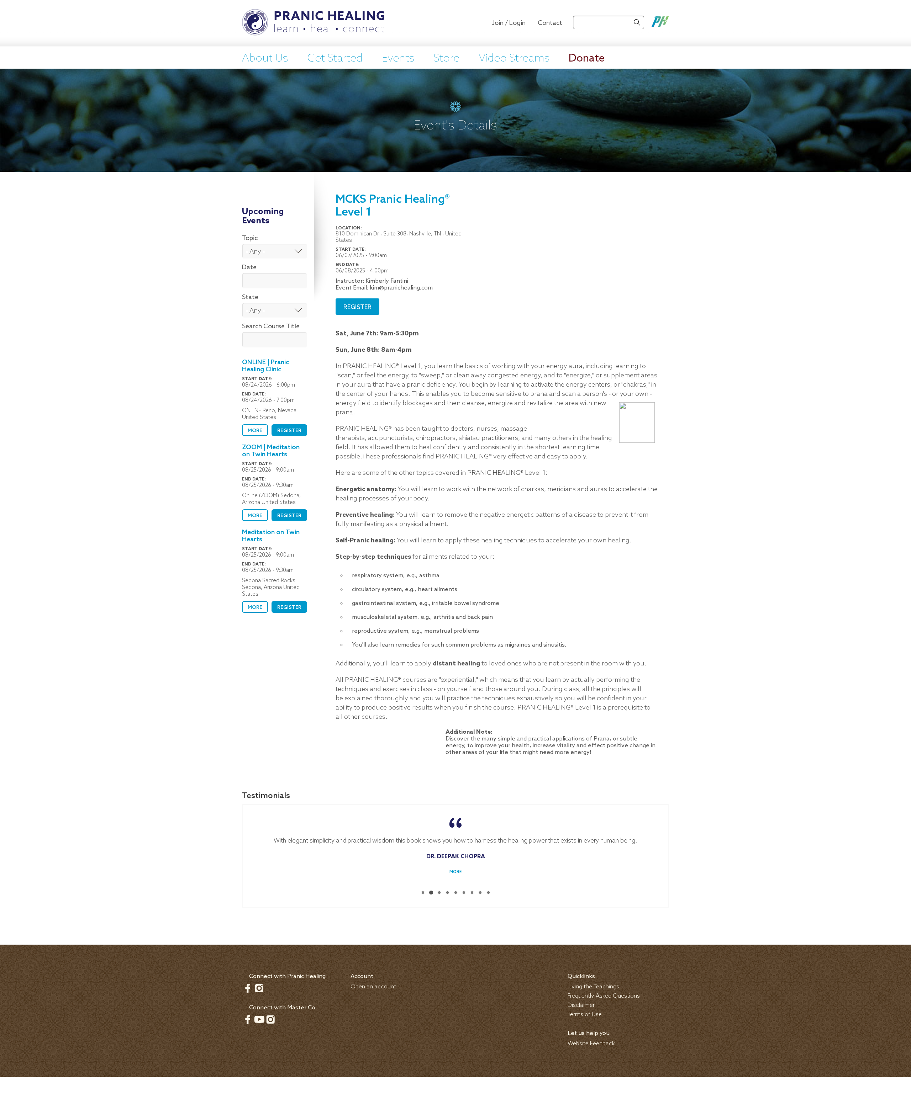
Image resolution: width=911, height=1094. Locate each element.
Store (446, 58)
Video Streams (514, 58)
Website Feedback (591, 1043)
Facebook (247, 988)
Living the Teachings (593, 986)
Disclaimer (581, 1005)
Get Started (335, 58)
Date (249, 267)
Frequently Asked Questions (604, 996)
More (255, 431)
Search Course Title (271, 326)
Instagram (259, 988)
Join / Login (509, 23)
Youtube (259, 1019)
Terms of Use (585, 1014)
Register (289, 431)
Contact (550, 23)
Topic (250, 238)
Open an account (373, 986)
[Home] (313, 23)
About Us (265, 58)
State (250, 297)
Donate (587, 58)
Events (398, 58)
